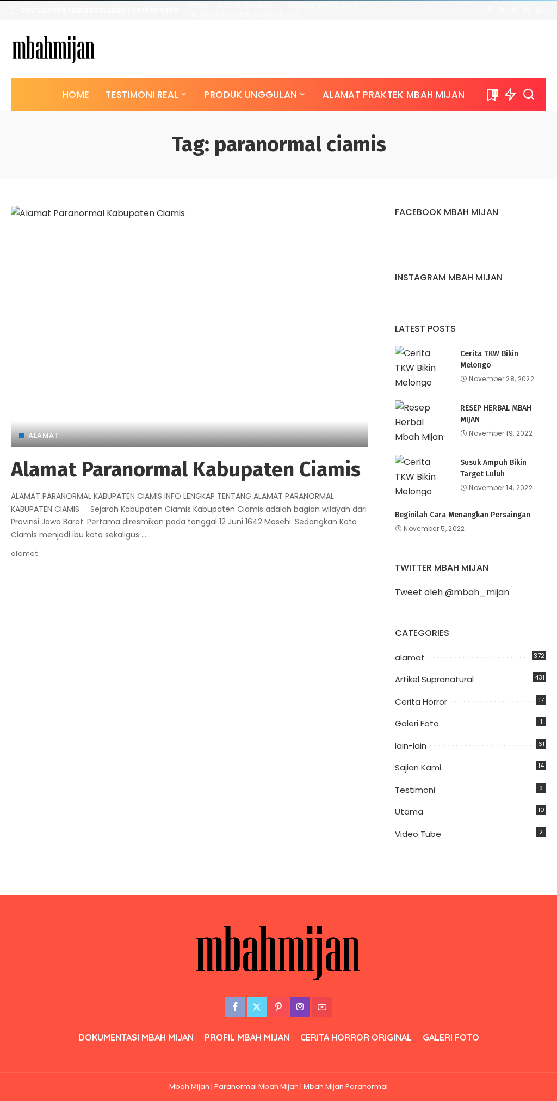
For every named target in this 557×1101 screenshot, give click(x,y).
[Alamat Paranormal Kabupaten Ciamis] (189, 326)
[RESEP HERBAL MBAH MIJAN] (422, 420)
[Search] (528, 94)
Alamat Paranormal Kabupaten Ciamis (186, 469)
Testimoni (415, 790)
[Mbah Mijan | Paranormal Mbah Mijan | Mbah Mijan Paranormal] (53, 49)
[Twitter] (502, 10)
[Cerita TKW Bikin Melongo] (422, 366)
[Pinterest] (515, 10)
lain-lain (410, 745)
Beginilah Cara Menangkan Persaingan (462, 514)
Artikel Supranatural (434, 679)
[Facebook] (490, 10)
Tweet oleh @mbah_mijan (452, 592)
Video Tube (418, 834)
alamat (43, 435)
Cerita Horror (421, 701)
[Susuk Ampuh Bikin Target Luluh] (422, 475)
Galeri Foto (417, 723)
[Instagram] (527, 10)
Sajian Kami (418, 767)
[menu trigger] (38, 94)
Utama (409, 811)
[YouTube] (540, 10)
